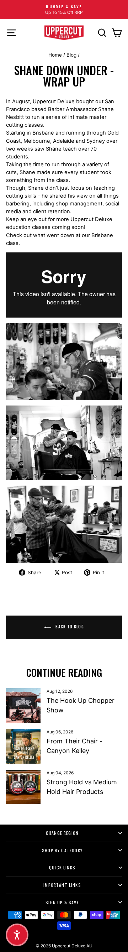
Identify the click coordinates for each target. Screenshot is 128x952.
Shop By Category (62, 850)
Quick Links (62, 867)
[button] (17, 935)
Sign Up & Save (62, 902)
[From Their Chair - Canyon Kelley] (23, 746)
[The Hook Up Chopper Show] (23, 705)
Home (55, 55)
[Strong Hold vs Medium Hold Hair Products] (23, 787)
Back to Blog (69, 626)
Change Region (62, 833)
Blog (71, 55)
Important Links (62, 885)
